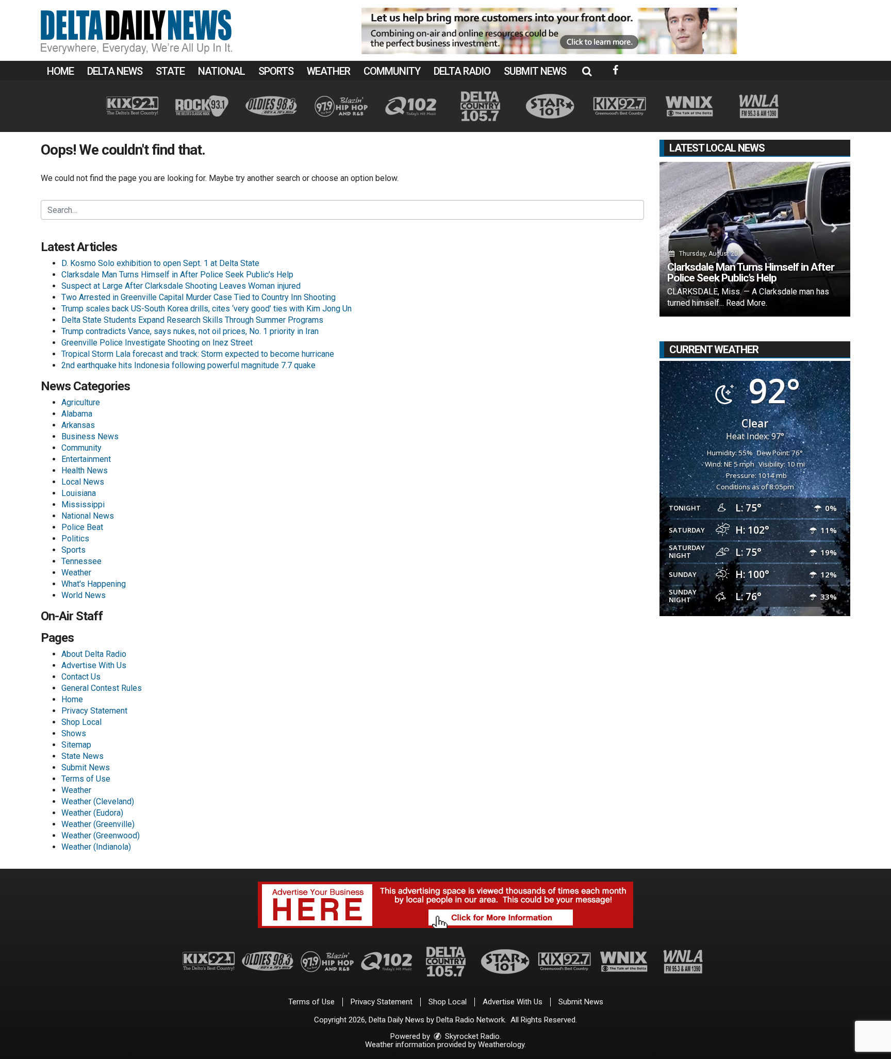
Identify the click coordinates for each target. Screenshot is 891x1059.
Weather (328, 71)
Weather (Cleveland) (97, 801)
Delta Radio (462, 71)
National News (87, 516)
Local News (82, 482)
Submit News (535, 71)
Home (60, 71)
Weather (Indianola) (96, 847)
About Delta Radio (93, 654)
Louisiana (78, 493)
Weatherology (501, 1044)
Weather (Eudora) (92, 813)
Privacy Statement (94, 711)
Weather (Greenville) (98, 824)
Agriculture (80, 402)
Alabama (76, 414)
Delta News (114, 71)
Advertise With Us (93, 665)
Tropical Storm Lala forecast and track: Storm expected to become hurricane (197, 354)
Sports (275, 71)
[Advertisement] (549, 31)
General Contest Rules (101, 688)
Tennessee (81, 561)
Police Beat (82, 527)
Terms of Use (85, 779)
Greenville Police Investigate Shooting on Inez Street (157, 343)
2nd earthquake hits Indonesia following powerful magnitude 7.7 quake (188, 365)
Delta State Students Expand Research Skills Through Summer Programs (192, 320)
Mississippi (83, 504)
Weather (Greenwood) (100, 835)
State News (82, 756)
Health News (84, 470)
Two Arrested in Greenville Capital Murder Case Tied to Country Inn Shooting (198, 297)
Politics (75, 538)
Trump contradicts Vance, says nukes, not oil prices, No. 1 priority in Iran (190, 331)
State (170, 71)
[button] (587, 71)
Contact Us (81, 677)
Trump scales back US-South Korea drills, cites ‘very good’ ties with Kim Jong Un (206, 308)
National (221, 71)
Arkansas (78, 425)
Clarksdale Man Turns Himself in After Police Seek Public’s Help (177, 274)
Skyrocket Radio (471, 1036)
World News (83, 595)
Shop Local (81, 722)
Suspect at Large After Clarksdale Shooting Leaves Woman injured (181, 286)
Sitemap (76, 745)
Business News (90, 436)
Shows (73, 733)
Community (392, 71)
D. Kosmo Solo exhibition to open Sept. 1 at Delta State (160, 263)
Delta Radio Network (470, 1019)
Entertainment (86, 459)
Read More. (746, 303)
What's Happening (93, 584)
